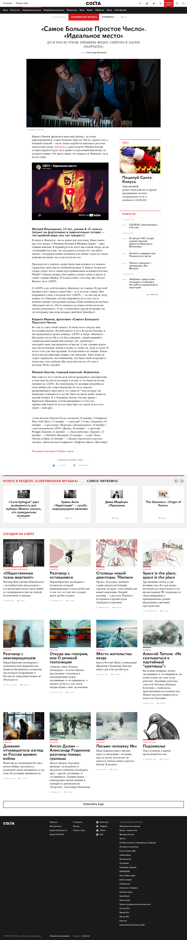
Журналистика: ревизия (130, 826)
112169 (24, 778)
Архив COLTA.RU (57, 835)
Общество (99, 10)
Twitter (103, 830)
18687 (117, 518)
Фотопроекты (55, 826)
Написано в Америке (129, 888)
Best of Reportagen (127, 876)
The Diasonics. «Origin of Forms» (163, 504)
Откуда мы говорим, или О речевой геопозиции (69, 658)
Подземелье (154, 746)
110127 (70, 792)
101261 (166, 611)
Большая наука (126, 892)
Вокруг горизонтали (128, 830)
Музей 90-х (124, 913)
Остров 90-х (125, 908)
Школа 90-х (124, 917)
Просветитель (125, 859)
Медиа (90, 10)
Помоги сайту (22, 3)
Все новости (152, 294)
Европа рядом (126, 880)
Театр (82, 10)
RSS (101, 835)
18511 (22, 600)
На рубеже (124, 863)
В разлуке (54, 569)
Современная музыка (84, 17)
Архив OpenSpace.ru (58, 830)
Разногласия (125, 900)
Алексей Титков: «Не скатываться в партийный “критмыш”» (162, 660)
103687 (72, 600)
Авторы (76, 826)
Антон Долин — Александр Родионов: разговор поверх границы (70, 752)
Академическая (54, 10)
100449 (119, 607)
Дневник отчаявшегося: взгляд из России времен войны (23, 752)
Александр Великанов (96, 53)
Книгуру (123, 921)
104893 (117, 674)
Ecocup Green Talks (128, 851)
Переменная (125, 884)
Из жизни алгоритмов (129, 847)
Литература (72, 10)
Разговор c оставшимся (61, 575)
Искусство (15, 10)
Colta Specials (120, 10)
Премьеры (108, 17)
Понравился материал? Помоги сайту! (53, 451)
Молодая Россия (127, 835)
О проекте (7, 3)
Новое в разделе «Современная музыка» (40, 481)
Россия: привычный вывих (15, 569)
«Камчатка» (60, 147)
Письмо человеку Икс (116, 746)
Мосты (122, 839)
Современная (31, 10)
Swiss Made (124, 896)
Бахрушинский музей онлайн (132, 925)
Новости (53, 822)
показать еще (93, 804)
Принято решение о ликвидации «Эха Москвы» (140, 266)
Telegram (103, 826)
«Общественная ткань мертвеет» (18, 575)
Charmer (86, 936)
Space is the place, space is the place (159, 575)
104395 (26, 685)
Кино (5, 10)
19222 (70, 518)
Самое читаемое (102, 481)
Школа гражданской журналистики (135, 904)
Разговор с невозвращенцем (19, 656)
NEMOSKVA (125, 871)
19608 (163, 518)
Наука (109, 10)
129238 (166, 759)
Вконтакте (104, 822)
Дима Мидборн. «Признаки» (116, 504)
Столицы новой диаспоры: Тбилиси (114, 575)
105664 (163, 703)
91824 (115, 769)
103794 (71, 692)
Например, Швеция (128, 867)
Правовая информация (60, 936)
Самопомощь (125, 855)
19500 (24, 518)
